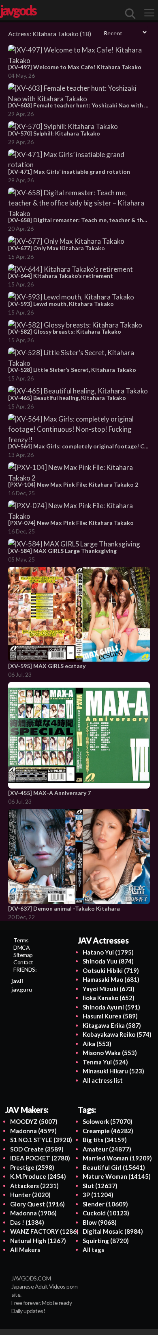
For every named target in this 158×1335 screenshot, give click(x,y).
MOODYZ (34, 1121)
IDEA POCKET (40, 1158)
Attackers (34, 1185)
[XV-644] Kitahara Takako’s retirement (60, 275)
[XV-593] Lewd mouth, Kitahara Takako (61, 303)
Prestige (32, 1167)
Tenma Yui (105, 1062)
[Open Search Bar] (130, 13)
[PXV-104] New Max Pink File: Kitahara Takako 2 (73, 484)
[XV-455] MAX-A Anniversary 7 (49, 792)
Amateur (107, 1149)
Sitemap (23, 954)
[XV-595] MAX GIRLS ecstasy (46, 665)
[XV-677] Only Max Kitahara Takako (56, 248)
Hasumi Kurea (110, 1016)
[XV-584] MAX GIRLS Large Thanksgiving (62, 550)
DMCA (21, 947)
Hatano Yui (108, 952)
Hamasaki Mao (111, 979)
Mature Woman (117, 1176)
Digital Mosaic (113, 1231)
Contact (23, 962)
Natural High (38, 1240)
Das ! (27, 1222)
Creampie (108, 1130)
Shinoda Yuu (108, 961)
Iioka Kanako (109, 997)
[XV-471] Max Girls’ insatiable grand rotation (69, 171)
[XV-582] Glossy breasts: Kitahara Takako (64, 331)
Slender (105, 1204)
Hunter (30, 1194)
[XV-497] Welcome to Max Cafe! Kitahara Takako (74, 66)
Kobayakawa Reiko (117, 1034)
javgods (18, 10)
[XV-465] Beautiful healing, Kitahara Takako (67, 397)
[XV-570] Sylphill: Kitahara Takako (54, 133)
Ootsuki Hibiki (111, 970)
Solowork (107, 1121)
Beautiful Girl (114, 1167)
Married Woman (117, 1158)
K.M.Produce (38, 1176)
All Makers (25, 1249)
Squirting (106, 1240)
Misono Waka (110, 1052)
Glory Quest (37, 1204)
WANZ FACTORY (44, 1231)
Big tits (105, 1139)
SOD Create (37, 1149)
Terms (21, 940)
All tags (93, 1249)
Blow (100, 1222)
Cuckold (106, 1213)
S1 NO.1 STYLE (41, 1139)
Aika (97, 1043)
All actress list (103, 1080)
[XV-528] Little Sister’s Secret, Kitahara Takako (72, 369)
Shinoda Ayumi (111, 1007)
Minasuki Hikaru (113, 1071)
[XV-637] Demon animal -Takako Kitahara (64, 908)
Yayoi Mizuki (109, 988)
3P (98, 1194)
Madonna (33, 1130)
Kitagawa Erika (112, 1025)
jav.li (17, 980)
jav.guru (21, 989)
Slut (100, 1185)
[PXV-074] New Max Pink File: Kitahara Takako (71, 522)
